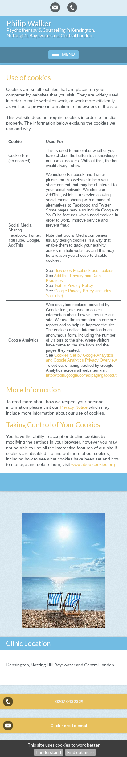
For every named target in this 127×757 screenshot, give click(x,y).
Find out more (80, 752)
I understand (48, 752)
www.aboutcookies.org (93, 464)
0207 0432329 (69, 701)
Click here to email (69, 725)
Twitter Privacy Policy (73, 286)
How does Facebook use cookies (83, 270)
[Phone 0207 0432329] (72, 7)
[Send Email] (55, 7)
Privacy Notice (74, 407)
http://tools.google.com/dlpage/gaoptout (81, 375)
